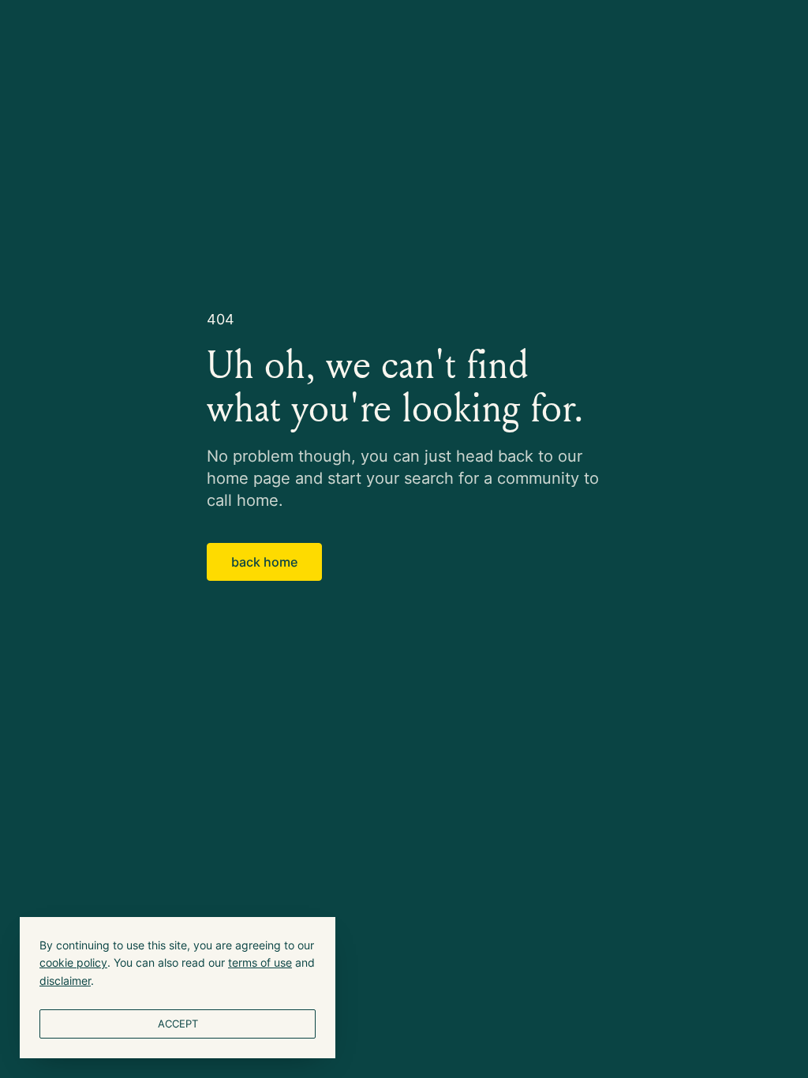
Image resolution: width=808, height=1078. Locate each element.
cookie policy (73, 962)
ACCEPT (178, 1023)
